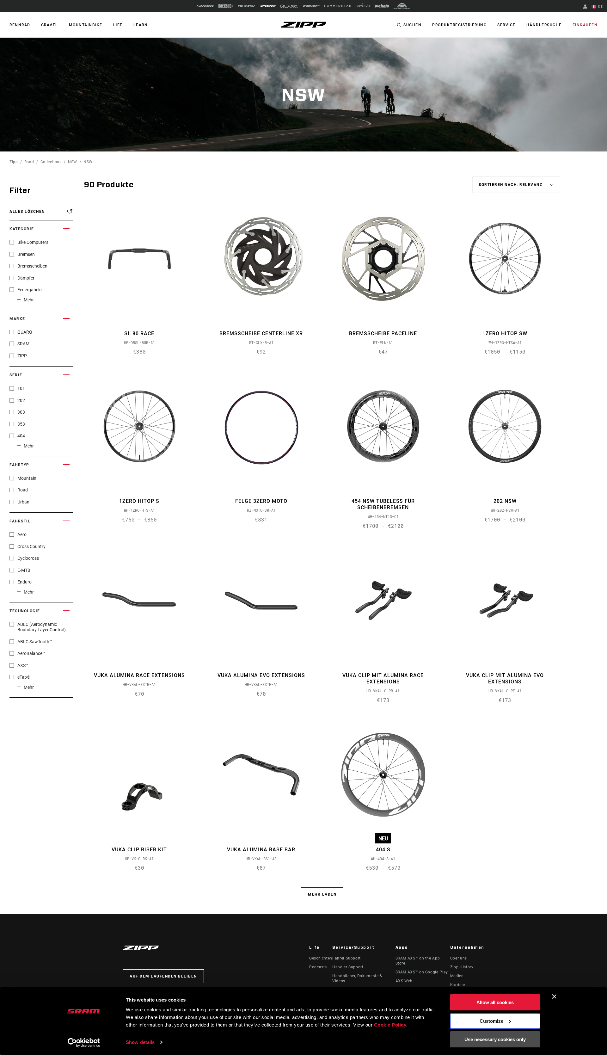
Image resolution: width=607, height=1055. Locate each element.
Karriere (457, 985)
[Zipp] (268, 6)
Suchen (412, 25)
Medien (457, 976)
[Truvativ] (246, 6)
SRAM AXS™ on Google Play (421, 972)
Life (118, 25)
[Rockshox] (225, 6)
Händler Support (348, 967)
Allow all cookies (495, 1002)
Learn (140, 25)
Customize (491, 1021)
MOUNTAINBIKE (85, 25)
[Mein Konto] (585, 7)
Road (29, 162)
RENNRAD (19, 25)
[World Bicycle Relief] (402, 6)
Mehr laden (322, 894)
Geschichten (320, 958)
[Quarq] (289, 6)
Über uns (458, 958)
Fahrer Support (346, 958)
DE (600, 6)
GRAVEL (49, 25)
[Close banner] (554, 996)
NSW (72, 162)
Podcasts (318, 967)
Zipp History (462, 967)
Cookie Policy (390, 1024)
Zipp (13, 162)
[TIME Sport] (311, 6)
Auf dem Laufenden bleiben (163, 976)
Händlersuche (544, 25)
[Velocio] (363, 6)
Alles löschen (27, 211)
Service (506, 25)
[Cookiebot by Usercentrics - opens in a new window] (84, 1042)
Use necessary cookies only (495, 1039)
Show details (140, 1042)
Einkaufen (585, 25)
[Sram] (205, 6)
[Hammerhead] (337, 6)
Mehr (29, 299)
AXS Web (404, 981)
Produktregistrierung (459, 25)
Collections (51, 162)
